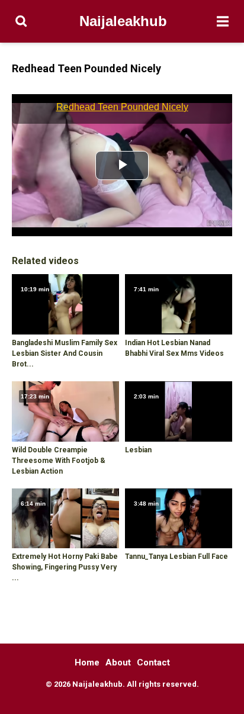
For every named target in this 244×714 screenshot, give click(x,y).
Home (87, 662)
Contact (153, 662)
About (118, 662)
